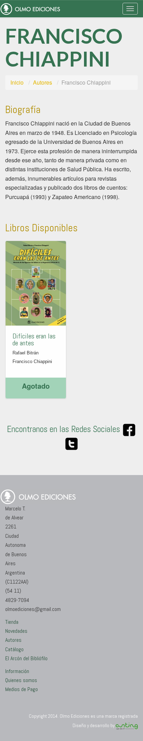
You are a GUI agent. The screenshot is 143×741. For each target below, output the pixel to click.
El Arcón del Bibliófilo (26, 658)
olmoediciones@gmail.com (33, 609)
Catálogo (14, 649)
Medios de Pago (21, 689)
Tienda (11, 622)
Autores (42, 82)
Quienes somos (21, 680)
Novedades (16, 631)
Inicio (17, 82)
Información (17, 671)
